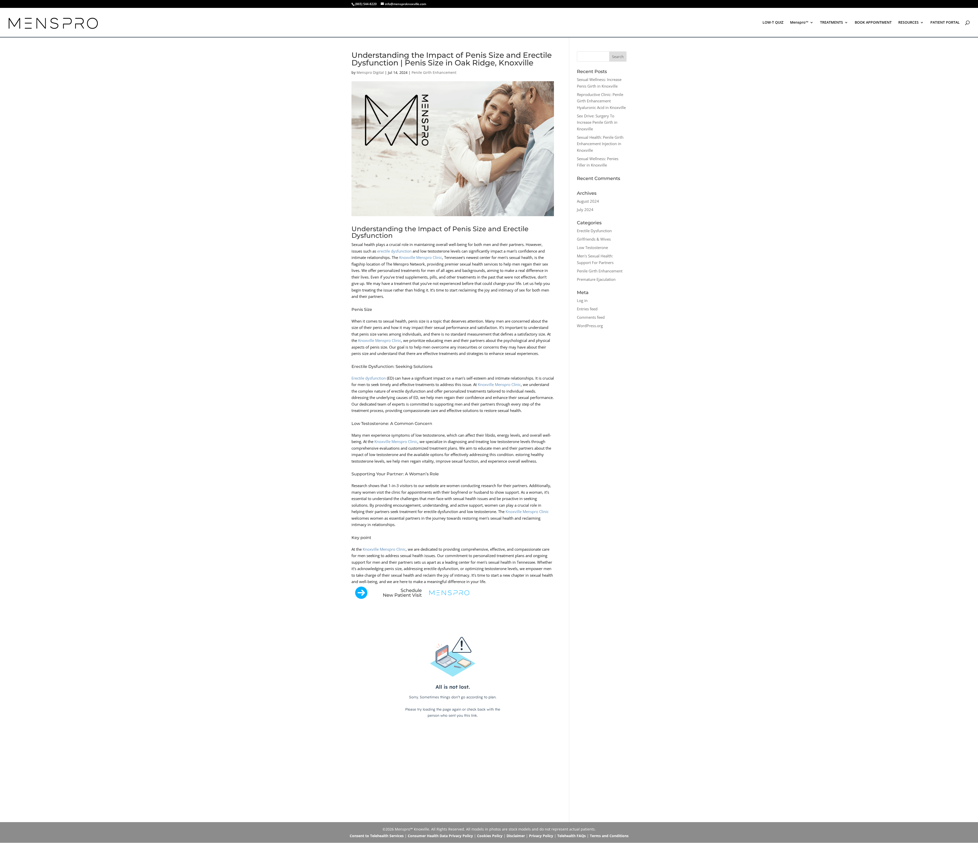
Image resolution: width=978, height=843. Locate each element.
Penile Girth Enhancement (434, 72)
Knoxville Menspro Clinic (420, 257)
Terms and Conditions (609, 835)
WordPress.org (590, 325)
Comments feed (591, 317)
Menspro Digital (370, 72)
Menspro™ (799, 23)
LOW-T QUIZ (773, 23)
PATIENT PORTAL (945, 23)
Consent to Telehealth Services (377, 835)
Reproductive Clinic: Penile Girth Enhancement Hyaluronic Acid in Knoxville (601, 101)
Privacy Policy (541, 835)
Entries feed (587, 308)
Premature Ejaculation (596, 279)
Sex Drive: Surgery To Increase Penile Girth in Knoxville (597, 122)
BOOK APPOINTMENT (873, 23)
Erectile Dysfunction (594, 230)
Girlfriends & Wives (594, 239)
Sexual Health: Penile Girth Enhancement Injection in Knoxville (600, 144)
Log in (582, 300)
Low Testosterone (592, 247)
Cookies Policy (489, 835)
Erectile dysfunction (368, 378)
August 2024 (588, 201)
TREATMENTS (831, 23)
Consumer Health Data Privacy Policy (440, 835)
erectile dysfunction (394, 251)
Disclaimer (516, 835)
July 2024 (585, 209)
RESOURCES (908, 23)
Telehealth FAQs (571, 835)
